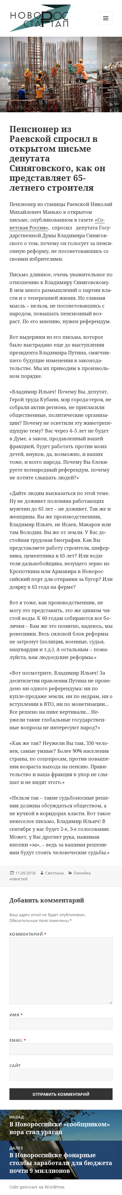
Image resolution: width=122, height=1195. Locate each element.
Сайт (15, 1065)
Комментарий (28, 934)
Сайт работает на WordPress (36, 1187)
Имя (16, 1015)
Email (17, 1040)
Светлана (54, 873)
